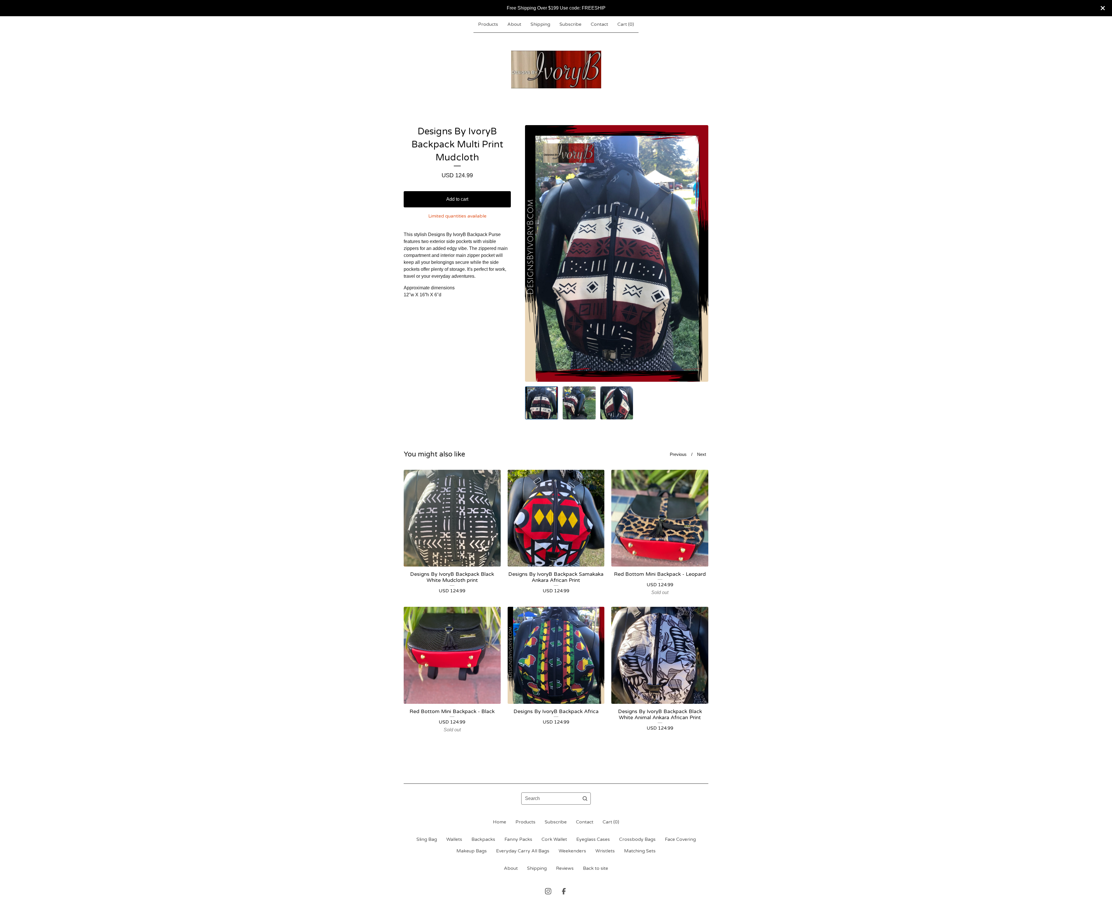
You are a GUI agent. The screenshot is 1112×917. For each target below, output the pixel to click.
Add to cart (457, 199)
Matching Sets (640, 851)
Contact (599, 24)
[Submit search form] (584, 798)
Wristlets (605, 851)
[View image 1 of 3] (541, 402)
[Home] (556, 69)
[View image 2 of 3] (579, 402)
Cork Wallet (554, 839)
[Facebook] (564, 891)
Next (701, 454)
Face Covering (680, 839)
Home (499, 822)
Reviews (565, 868)
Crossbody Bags (637, 839)
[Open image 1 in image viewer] (616, 253)
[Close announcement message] (1102, 8)
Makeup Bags (471, 851)
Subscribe (570, 24)
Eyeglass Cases (593, 839)
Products (488, 24)
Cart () (625, 24)
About (514, 24)
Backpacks (483, 839)
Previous (678, 454)
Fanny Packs (518, 839)
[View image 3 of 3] (616, 402)
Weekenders (572, 851)
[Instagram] (548, 891)
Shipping (540, 24)
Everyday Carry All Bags (522, 851)
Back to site (595, 868)
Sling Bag (426, 839)
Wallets (454, 839)
